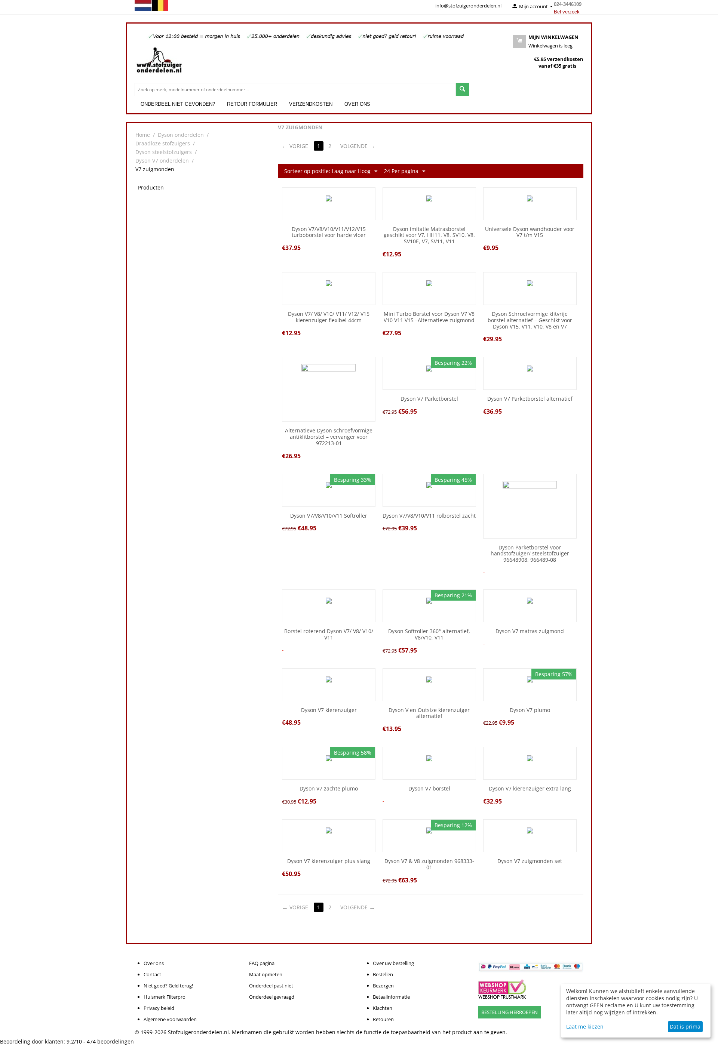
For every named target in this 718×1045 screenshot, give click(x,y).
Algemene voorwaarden (170, 1019)
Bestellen (383, 974)
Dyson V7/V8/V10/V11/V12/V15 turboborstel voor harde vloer (329, 232)
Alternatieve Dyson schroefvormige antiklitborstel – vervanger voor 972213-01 (328, 437)
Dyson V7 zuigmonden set (529, 861)
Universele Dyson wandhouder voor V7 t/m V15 (529, 232)
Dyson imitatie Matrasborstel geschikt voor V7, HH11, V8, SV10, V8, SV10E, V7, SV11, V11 (429, 235)
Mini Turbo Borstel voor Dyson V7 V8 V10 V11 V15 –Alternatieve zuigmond (429, 317)
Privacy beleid (159, 1008)
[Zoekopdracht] (462, 89)
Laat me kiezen (585, 1026)
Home (142, 134)
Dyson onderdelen (181, 134)
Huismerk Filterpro (164, 996)
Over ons (357, 104)
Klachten (382, 1008)
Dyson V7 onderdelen (162, 160)
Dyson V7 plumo (530, 710)
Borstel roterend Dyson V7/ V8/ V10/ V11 (328, 634)
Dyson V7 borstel (429, 789)
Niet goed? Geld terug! (168, 985)
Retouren (383, 1019)
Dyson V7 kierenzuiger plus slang (328, 861)
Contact (152, 974)
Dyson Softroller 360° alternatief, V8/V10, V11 (429, 634)
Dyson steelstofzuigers (163, 151)
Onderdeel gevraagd (271, 996)
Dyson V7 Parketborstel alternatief (530, 399)
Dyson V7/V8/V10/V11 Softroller (328, 516)
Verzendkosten (310, 104)
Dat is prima (685, 1026)
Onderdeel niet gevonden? (178, 104)
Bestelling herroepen (509, 1012)
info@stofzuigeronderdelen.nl (468, 5)
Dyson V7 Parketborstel (429, 399)
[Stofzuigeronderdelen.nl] (159, 62)
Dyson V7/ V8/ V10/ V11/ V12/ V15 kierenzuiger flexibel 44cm (328, 317)
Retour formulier (252, 104)
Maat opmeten (265, 974)
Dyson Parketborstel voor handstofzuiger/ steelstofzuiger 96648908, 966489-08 (530, 554)
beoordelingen (110, 1041)
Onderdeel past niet (271, 985)
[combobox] (295, 89)
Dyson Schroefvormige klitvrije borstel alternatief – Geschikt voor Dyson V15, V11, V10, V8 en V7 (530, 320)
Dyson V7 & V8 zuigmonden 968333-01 (429, 864)
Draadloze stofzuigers (162, 143)
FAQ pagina (261, 963)
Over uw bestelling (393, 963)
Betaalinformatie (391, 996)
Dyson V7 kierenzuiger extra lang (530, 789)
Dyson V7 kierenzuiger (329, 710)
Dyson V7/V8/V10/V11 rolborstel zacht (429, 516)
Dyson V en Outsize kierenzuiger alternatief (429, 713)
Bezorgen (383, 985)
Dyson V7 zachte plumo (329, 789)
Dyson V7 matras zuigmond (529, 631)
